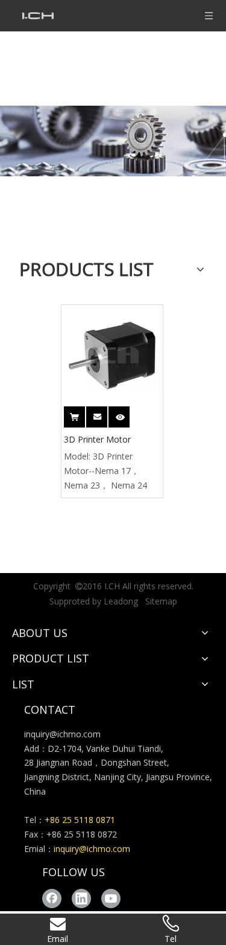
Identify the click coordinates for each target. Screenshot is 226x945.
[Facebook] (51, 898)
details (121, 413)
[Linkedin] (81, 898)
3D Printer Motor (97, 439)
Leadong (121, 601)
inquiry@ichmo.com (62, 734)
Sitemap (161, 601)
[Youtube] (111, 898)
